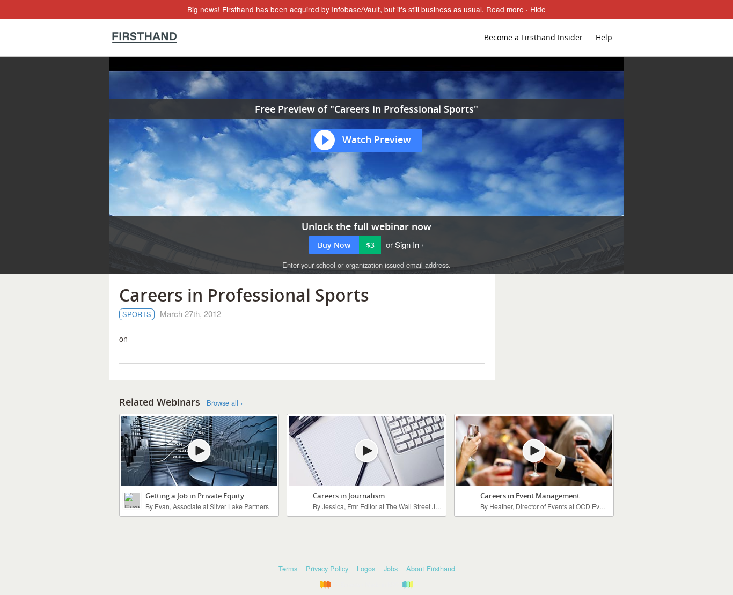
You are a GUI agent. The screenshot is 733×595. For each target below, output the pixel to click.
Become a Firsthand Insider (533, 37)
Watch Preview (376, 139)
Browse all (222, 403)
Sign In (407, 244)
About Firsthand (430, 568)
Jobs (391, 568)
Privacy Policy (327, 568)
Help (604, 37)
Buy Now (346, 245)
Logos (366, 568)
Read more (505, 9)
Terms (287, 568)
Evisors (144, 37)
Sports (136, 314)
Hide (538, 9)
